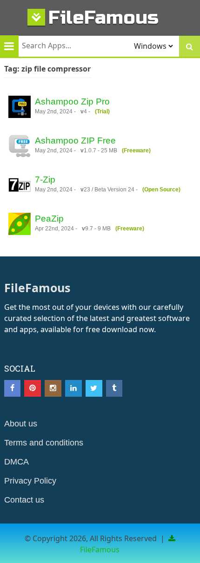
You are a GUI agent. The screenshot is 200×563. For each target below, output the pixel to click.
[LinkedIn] (73, 388)
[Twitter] (94, 388)
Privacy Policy (30, 480)
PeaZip (49, 218)
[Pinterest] (32, 388)
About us (20, 423)
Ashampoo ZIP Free (75, 140)
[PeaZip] (19, 225)
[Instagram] (53, 388)
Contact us (24, 499)
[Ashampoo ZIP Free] (19, 147)
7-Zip (45, 179)
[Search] (189, 46)
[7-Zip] (19, 186)
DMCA (16, 461)
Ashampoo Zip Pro (72, 101)
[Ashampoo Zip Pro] (19, 108)
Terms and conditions (43, 442)
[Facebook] (12, 388)
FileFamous (103, 17)
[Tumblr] (114, 388)
